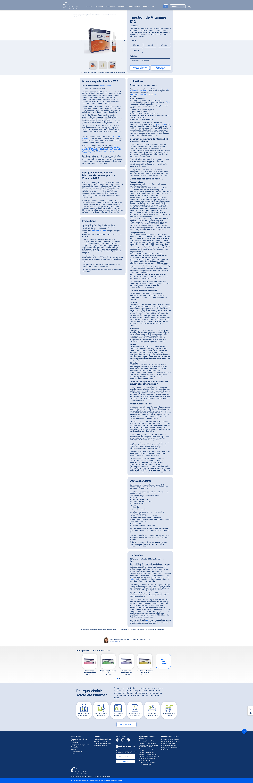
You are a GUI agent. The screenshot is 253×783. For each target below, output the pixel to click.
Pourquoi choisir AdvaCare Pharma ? (79, 739)
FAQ (153, 7)
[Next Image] (124, 40)
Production (74, 747)
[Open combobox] (150, 61)
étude (148, 620)
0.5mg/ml (136, 45)
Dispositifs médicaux (100, 741)
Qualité (73, 749)
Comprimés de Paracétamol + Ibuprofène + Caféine (148, 746)
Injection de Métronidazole (147, 743)
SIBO (168, 102)
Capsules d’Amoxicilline (146, 741)
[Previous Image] (81, 40)
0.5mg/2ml (164, 45)
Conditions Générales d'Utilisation (81, 776)
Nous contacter (134, 7)
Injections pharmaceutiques (170, 739)
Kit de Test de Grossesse (147, 762)
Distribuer (99, 7)
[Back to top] (244, 731)
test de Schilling (160, 124)
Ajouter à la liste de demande (140, 68)
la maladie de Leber (99, 231)
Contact (73, 753)
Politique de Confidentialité (102, 776)
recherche (133, 579)
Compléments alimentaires (102, 743)
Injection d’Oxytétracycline (147, 754)
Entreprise (121, 7)
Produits (89, 7)
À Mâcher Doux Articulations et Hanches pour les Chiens (149, 757)
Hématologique (105, 85)
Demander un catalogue (161, 68)
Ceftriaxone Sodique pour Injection (147, 749)
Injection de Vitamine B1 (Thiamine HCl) (100, 148)
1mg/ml (150, 45)
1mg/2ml (136, 50)
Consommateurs (76, 751)
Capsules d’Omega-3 (145, 764)
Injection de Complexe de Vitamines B (99, 152)
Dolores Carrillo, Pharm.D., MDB (138, 639)
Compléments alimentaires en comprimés (170, 748)
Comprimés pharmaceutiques (170, 741)
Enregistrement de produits (80, 745)
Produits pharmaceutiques (102, 739)
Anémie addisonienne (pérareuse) (143, 94)
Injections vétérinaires (168, 743)
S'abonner (126, 761)
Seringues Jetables (145, 760)
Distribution (74, 742)
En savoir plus (126, 724)
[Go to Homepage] (70, 5)
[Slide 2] (119, 678)
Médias (146, 7)
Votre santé (110, 7)
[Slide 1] (117, 678)
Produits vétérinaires (100, 745)
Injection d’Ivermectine (146, 752)
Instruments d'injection (168, 745)
